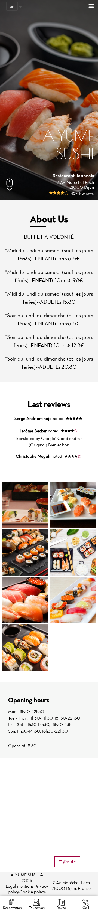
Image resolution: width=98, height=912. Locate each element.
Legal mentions (20, 886)
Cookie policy (32, 891)
